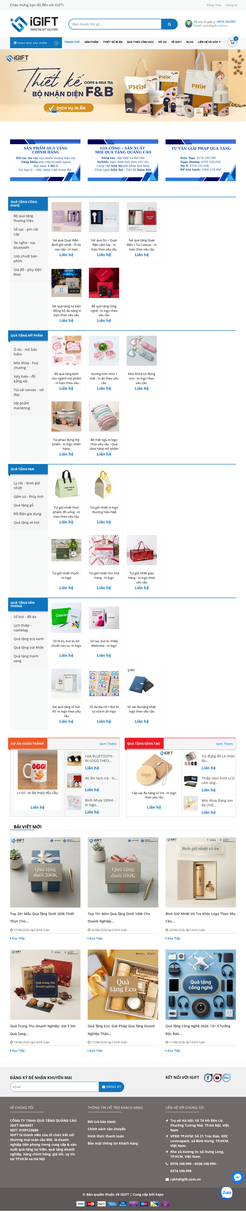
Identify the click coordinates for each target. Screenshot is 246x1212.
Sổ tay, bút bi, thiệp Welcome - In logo (104, 643)
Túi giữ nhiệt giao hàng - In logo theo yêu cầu (141, 577)
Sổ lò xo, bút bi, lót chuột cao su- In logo (66, 643)
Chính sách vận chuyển (107, 1129)
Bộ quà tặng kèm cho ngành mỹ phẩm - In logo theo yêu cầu (66, 380)
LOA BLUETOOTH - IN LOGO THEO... (99, 758)
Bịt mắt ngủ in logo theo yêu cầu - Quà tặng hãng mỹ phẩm (104, 444)
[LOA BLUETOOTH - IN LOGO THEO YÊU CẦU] (74, 758)
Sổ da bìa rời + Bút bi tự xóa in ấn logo (104, 709)
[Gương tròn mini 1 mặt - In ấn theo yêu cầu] (104, 350)
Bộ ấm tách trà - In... (101, 778)
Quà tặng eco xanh (29, 638)
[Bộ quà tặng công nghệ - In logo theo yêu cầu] (104, 283)
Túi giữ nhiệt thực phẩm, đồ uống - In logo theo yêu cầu (66, 512)
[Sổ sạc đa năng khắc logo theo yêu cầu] (142, 683)
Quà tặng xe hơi (26, 522)
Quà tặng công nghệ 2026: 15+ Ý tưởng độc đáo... (198, 1030)
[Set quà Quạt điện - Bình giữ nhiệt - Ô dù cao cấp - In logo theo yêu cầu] (66, 217)
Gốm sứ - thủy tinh (29, 496)
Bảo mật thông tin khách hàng (113, 1143)
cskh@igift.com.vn (185, 1179)
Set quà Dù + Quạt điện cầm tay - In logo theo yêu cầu (104, 244)
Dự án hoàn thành (27, 743)
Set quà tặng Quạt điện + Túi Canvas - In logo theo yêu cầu (142, 244)
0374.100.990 (180, 1171)
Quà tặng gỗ (23, 505)
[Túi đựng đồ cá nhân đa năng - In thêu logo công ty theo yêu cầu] (190, 758)
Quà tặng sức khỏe (29, 647)
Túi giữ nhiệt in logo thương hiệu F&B (104, 509)
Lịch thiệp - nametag (23, 627)
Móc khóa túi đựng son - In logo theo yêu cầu (141, 378)
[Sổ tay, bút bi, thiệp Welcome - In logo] (104, 618)
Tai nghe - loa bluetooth (24, 245)
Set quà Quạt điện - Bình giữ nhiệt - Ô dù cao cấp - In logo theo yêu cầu (66, 247)
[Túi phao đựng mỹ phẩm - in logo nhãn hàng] (66, 416)
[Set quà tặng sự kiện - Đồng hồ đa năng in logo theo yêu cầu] (66, 283)
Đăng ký (231, 5)
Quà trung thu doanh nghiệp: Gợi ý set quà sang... (43, 1030)
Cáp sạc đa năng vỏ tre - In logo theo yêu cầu (154, 795)
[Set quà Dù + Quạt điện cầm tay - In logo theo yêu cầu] (104, 217)
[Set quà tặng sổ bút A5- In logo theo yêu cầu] (66, 683)
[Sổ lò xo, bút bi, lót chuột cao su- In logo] (66, 618)
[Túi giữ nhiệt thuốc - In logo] (66, 550)
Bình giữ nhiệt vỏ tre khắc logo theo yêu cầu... (200, 917)
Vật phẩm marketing (22, 405)
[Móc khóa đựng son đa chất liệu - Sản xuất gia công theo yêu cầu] (190, 802)
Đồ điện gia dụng (27, 513)
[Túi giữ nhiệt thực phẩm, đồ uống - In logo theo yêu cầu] (66, 484)
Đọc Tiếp (18, 938)
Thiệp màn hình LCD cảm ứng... (218, 780)
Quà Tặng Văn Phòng (23, 604)
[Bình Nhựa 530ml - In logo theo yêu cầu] (74, 802)
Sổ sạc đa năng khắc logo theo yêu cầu (141, 709)
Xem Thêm (108, 744)
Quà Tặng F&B (22, 469)
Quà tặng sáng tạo (143, 743)
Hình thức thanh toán (106, 1136)
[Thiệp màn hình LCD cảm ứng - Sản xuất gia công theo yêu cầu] (190, 780)
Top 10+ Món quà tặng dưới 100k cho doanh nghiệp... (119, 917)
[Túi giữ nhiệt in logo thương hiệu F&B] (104, 484)
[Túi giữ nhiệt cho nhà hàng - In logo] (104, 550)
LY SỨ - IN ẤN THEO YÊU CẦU (37, 793)
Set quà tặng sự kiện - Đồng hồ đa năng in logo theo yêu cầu (66, 310)
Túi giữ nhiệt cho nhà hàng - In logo (104, 575)
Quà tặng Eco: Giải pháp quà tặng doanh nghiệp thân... (121, 1030)
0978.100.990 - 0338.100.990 (193, 1163)
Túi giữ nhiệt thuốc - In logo (66, 575)
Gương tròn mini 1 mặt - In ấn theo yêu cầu (104, 378)
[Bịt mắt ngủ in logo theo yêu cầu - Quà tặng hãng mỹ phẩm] (104, 416)
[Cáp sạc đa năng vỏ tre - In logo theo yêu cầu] (154, 770)
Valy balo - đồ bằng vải (24, 378)
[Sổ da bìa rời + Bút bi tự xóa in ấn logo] (104, 683)
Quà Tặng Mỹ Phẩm (27, 335)
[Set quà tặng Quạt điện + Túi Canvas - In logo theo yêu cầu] (142, 217)
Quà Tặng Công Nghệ (24, 203)
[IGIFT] (34, 24)
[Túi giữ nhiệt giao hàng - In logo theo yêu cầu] (142, 550)
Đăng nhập (214, 5)
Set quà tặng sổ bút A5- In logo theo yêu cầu (66, 711)
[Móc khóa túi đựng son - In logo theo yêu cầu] (142, 350)
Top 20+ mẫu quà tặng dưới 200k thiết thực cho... (42, 917)
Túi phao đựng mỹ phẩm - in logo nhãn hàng (66, 444)
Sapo (159, 1194)
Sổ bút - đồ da (25, 616)
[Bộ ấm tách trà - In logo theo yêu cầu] (74, 780)
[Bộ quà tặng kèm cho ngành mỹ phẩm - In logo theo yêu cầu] (66, 350)
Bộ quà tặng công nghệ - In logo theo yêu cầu (104, 310)
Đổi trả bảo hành (102, 1121)
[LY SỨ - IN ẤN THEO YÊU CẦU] (37, 770)
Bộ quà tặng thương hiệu (24, 218)
